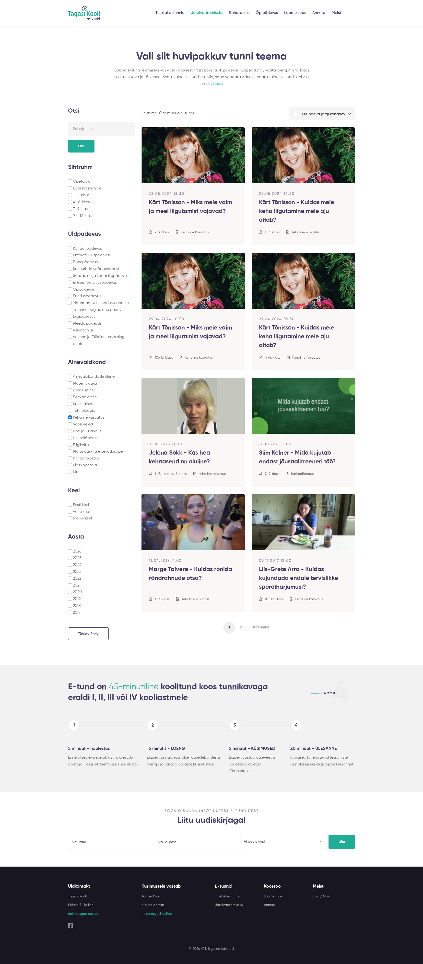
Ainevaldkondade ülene (94, 377)
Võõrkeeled (83, 424)
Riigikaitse (81, 445)
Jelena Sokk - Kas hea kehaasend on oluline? (179, 457)
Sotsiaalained (85, 397)
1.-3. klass (81, 195)
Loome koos (295, 13)
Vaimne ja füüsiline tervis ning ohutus (98, 340)
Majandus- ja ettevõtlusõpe (98, 452)
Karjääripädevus (87, 249)
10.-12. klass (83, 216)
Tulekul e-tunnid (170, 13)
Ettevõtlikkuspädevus (92, 255)
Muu (77, 472)
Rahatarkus (239, 13)
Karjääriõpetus (86, 458)
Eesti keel (81, 505)
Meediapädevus (87, 324)
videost (217, 84)
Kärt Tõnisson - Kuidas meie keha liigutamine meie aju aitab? (296, 211)
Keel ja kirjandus (87, 431)
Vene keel (81, 512)
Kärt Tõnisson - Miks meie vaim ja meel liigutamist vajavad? (190, 207)
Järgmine (260, 627)
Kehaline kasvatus (88, 418)
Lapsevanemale (87, 188)
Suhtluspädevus (87, 296)
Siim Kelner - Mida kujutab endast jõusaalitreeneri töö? (297, 457)
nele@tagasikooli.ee (83, 914)
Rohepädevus (85, 262)
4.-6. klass (82, 202)
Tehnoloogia (84, 411)
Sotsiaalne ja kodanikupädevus (101, 276)
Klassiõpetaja (85, 465)
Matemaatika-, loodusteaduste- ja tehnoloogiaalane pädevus (102, 306)
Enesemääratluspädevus (95, 283)
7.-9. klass (81, 209)
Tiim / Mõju (321, 896)
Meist (336, 13)
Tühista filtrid (88, 633)
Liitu (342, 842)
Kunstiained (83, 404)
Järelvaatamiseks (207, 13)
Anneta (318, 13)
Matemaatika (85, 384)
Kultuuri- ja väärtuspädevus (97, 269)
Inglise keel (82, 518)
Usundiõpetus (85, 438)
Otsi (81, 146)
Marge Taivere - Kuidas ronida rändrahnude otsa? (190, 573)
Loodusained (84, 390)
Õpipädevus (267, 13)
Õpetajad (82, 182)
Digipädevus (84, 317)
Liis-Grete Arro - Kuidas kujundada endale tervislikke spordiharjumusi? (298, 578)
